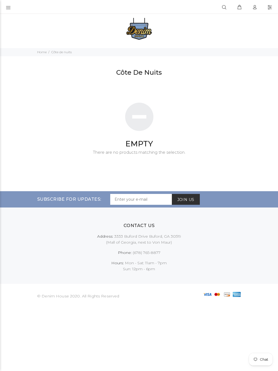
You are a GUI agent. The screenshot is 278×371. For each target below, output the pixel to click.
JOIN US (185, 199)
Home (42, 52)
